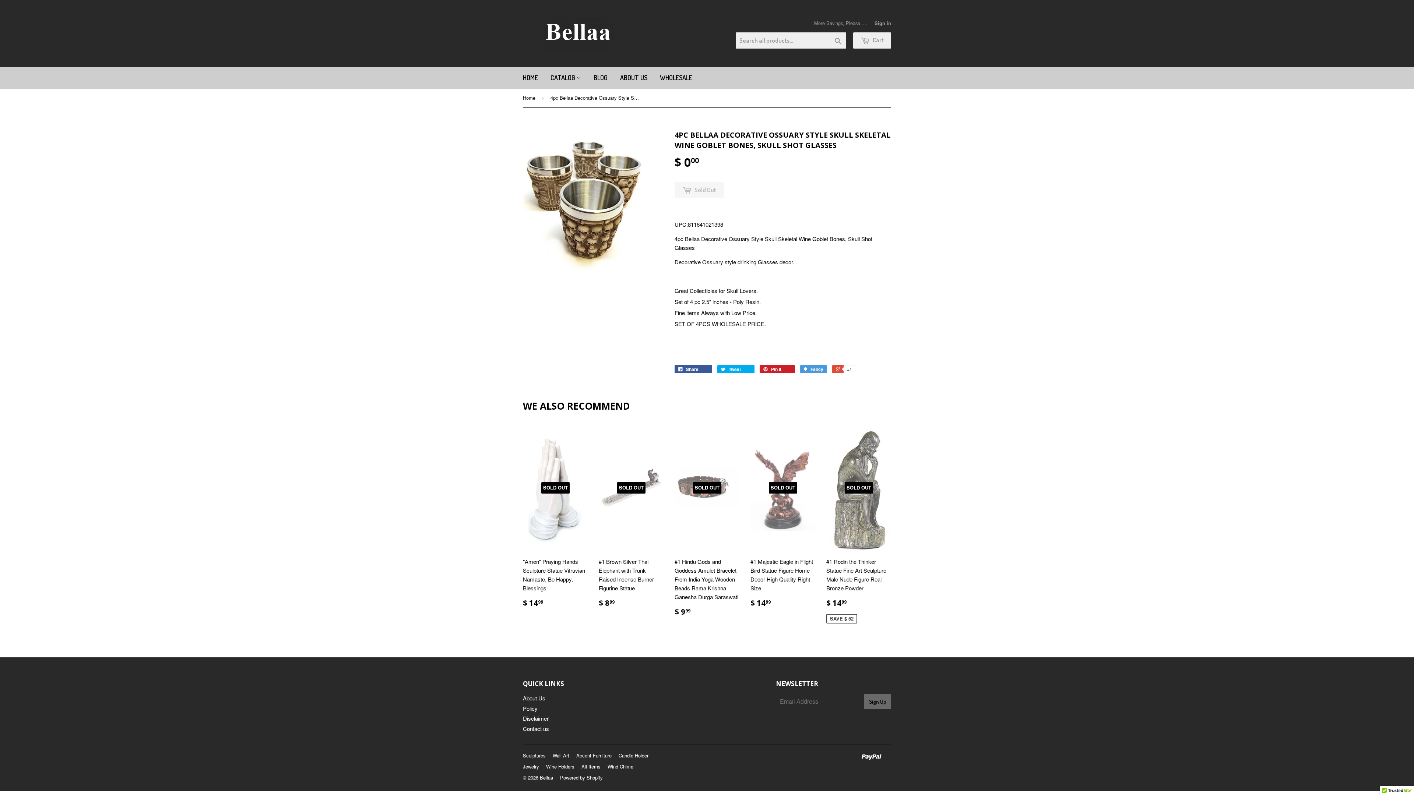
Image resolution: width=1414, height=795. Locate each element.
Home (530, 78)
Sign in (883, 23)
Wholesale (676, 78)
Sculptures (534, 755)
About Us (633, 78)
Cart (878, 40)
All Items (591, 766)
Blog (601, 78)
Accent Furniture (594, 755)
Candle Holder (633, 755)
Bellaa (546, 777)
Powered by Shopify (581, 777)
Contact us (536, 728)
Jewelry (531, 766)
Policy (530, 708)
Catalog (564, 78)
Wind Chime (620, 766)
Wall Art (561, 755)
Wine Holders (560, 766)
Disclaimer (536, 718)
